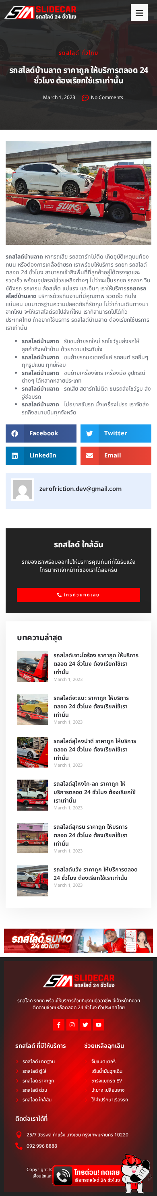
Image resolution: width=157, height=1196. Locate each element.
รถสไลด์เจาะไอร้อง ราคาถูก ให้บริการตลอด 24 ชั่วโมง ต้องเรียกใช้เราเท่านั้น (96, 664)
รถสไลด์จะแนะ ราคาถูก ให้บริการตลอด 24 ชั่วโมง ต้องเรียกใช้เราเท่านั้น (91, 706)
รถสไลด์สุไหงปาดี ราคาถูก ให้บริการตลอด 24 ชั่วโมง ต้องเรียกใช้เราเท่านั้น (95, 749)
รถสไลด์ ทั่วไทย (78, 53)
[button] (139, 12)
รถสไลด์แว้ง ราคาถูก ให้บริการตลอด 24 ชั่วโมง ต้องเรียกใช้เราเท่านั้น (96, 873)
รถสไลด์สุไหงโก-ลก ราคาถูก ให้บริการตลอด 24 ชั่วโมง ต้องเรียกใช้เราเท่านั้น (95, 792)
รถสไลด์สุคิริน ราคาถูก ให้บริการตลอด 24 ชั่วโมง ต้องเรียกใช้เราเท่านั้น (91, 835)
